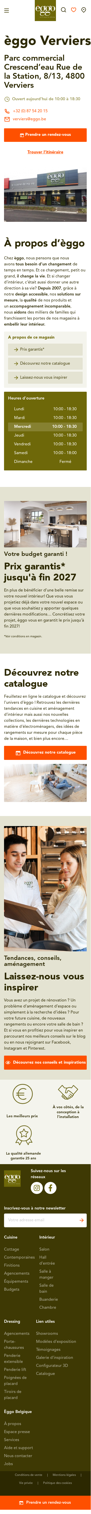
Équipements (16, 1282)
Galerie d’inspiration (54, 1358)
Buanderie (48, 1300)
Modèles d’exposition (56, 1342)
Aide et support (18, 1448)
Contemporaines (19, 1258)
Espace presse (17, 1432)
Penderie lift (15, 1370)
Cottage (11, 1250)
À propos (12, 1424)
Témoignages (48, 1350)
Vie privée (26, 1483)
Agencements (16, 1274)
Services (11, 1440)
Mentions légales (64, 1475)
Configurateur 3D (52, 1366)
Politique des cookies (57, 1483)
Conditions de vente (28, 1475)
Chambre (47, 1308)
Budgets (11, 1290)
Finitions (12, 1266)
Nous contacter (18, 1456)
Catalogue (45, 1374)
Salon (44, 1250)
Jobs (8, 1464)
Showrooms (47, 1334)
